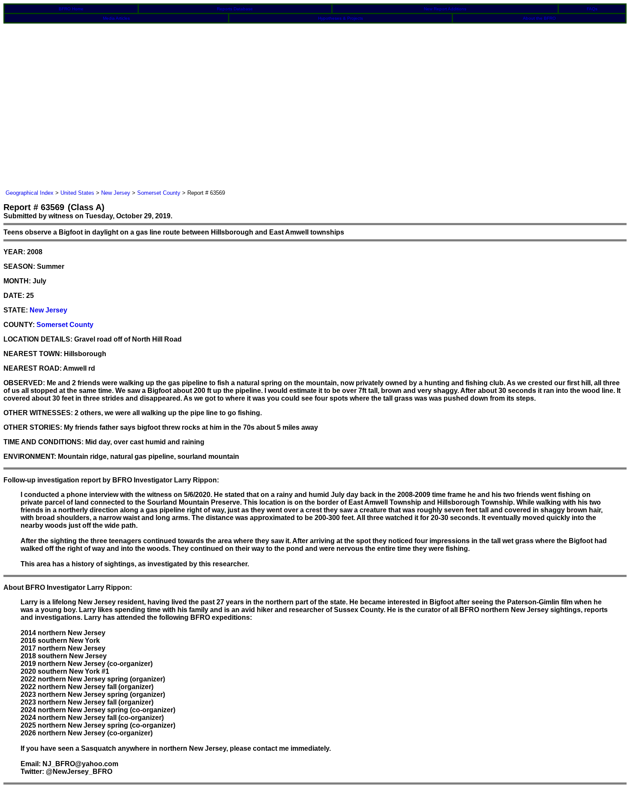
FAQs (592, 8)
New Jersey (115, 193)
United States (77, 193)
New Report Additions (445, 8)
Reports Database (235, 8)
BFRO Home (71, 8)
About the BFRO (539, 18)
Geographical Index (30, 193)
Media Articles (116, 18)
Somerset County (158, 193)
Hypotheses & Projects (340, 18)
